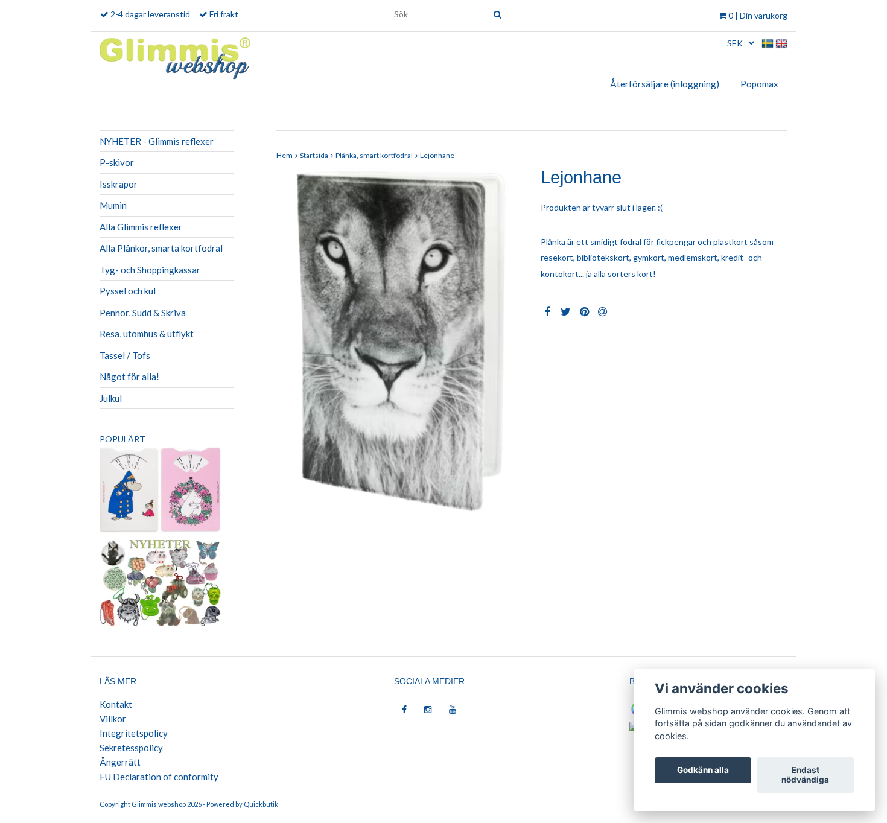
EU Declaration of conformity (159, 776)
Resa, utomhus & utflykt (147, 333)
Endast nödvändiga (805, 775)
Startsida (314, 155)
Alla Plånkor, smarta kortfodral (161, 248)
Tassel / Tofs (125, 355)
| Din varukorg (757, 15)
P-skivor (117, 162)
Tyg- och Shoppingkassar (150, 269)
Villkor (113, 718)
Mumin (113, 205)
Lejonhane (437, 155)
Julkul (111, 398)
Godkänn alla (703, 770)
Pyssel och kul (128, 290)
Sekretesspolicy (131, 747)
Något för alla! (129, 376)
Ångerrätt (120, 762)
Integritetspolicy (134, 733)
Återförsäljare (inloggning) (664, 83)
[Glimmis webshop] (175, 55)
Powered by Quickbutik (242, 804)
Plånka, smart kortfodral (374, 155)
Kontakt (116, 704)
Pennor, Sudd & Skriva (143, 312)
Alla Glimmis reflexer (141, 226)
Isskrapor (119, 184)
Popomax (759, 83)
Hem (284, 155)
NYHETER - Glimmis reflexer (157, 141)
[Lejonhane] (399, 341)
